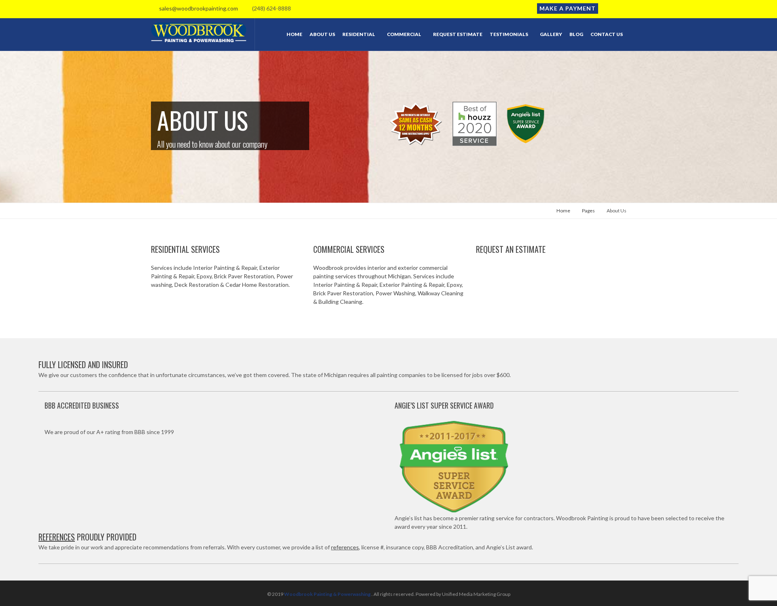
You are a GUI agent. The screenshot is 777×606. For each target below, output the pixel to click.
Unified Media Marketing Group (476, 594)
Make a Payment (567, 8)
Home (563, 211)
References (56, 537)
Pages (588, 211)
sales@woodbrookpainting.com (196, 8)
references (345, 547)
